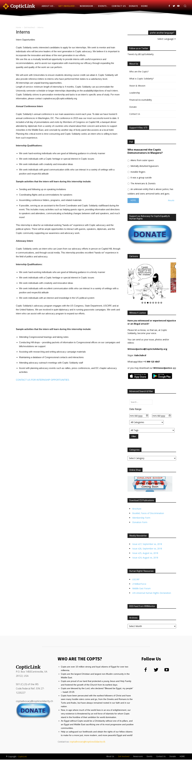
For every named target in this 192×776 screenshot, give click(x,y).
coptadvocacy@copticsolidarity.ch (87, 734)
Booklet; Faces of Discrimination (148, 506)
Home (18, 27)
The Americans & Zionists (143, 183)
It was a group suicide (141, 177)
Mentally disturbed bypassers (144, 166)
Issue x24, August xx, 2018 (145, 550)
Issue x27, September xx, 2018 (147, 536)
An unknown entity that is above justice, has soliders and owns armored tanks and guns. (150, 191)
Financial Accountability (140, 99)
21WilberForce (139, 576)
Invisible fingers (137, 171)
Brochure (136, 501)
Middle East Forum (141, 581)
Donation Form (139, 515)
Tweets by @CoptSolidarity (141, 54)
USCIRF (136, 572)
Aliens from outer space (142, 160)
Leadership (134, 92)
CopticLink (22, 749)
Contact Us (134, 113)
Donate (133, 106)
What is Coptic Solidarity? (141, 78)
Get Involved (29, 27)
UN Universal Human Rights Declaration (151, 585)
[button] (185, 6)
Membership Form (141, 510)
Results (171, 201)
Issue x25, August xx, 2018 (145, 545)
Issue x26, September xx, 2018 (147, 541)
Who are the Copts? (138, 71)
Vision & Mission (137, 85)
